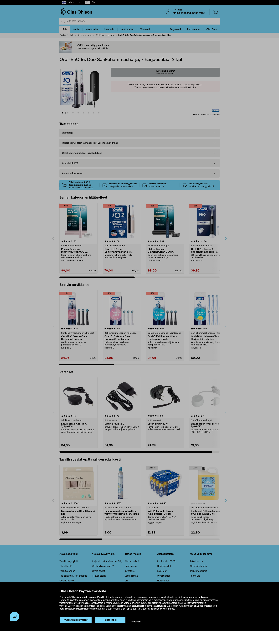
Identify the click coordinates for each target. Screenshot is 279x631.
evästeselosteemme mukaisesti (192, 597)
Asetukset (160, 606)
